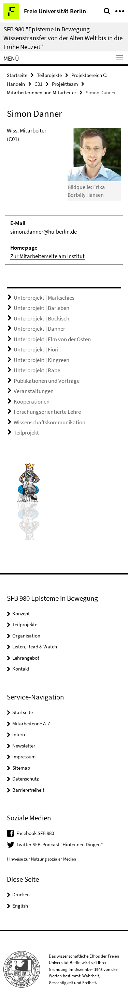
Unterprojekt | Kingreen (41, 360)
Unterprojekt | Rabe (37, 370)
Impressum (23, 756)
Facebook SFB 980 (35, 833)
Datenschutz (25, 778)
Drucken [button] (21, 894)
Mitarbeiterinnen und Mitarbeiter (41, 92)
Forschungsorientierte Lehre (47, 411)
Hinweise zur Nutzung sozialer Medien (41, 859)
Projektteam (65, 84)
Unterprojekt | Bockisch (41, 318)
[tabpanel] (64, 195)
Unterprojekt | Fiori (36, 349)
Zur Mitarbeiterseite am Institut (47, 256)
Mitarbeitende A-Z (31, 723)
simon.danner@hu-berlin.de (43, 231)
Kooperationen (31, 401)
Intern (18, 734)
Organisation (26, 635)
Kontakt (20, 668)
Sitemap (21, 768)
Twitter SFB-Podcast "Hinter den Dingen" (59, 844)
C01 (38, 84)
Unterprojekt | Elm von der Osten (52, 339)
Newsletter (23, 745)
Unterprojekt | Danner (39, 328)
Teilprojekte (49, 75)
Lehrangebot (25, 658)
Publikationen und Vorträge (47, 380)
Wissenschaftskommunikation (49, 422)
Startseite (17, 75)
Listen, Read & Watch (34, 646)
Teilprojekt (26, 432)
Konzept (21, 613)
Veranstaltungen (34, 391)
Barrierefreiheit (28, 790)
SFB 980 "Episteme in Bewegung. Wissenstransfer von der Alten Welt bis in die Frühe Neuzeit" (63, 38)
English (20, 905)
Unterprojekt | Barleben (41, 308)
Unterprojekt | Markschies (44, 297)
